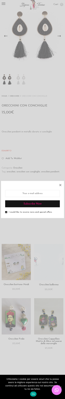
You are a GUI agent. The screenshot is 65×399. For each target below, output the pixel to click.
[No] (60, 387)
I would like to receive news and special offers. (30, 212)
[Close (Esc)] (60, 184)
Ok (33, 394)
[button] (57, 390)
